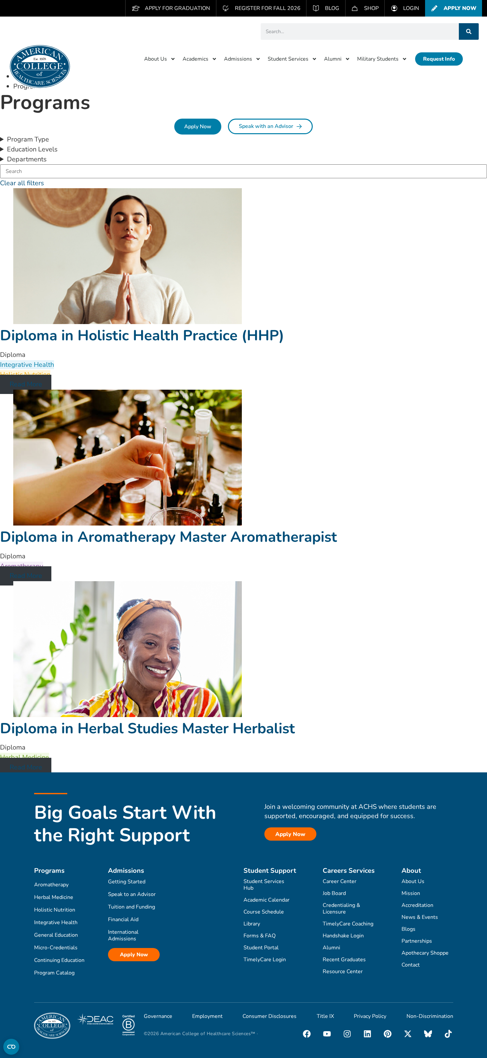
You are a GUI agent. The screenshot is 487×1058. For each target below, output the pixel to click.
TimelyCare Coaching (348, 923)
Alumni (333, 59)
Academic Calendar (267, 900)
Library (252, 923)
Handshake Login (343, 935)
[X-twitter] (408, 1034)
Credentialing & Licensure (341, 909)
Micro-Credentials (56, 947)
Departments (27, 159)
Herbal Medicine (53, 897)
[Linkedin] (367, 1034)
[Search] (469, 31)
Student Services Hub (264, 885)
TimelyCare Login (265, 959)
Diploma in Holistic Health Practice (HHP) (142, 336)
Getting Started (126, 881)
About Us (155, 59)
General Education (56, 935)
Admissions (238, 59)
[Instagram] (347, 1034)
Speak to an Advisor (132, 894)
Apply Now (134, 954)
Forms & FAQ (260, 935)
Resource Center (343, 971)
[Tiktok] (448, 1034)
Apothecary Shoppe (425, 953)
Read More (26, 384)
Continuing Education (59, 960)
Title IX (325, 1016)
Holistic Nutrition (54, 910)
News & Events (420, 917)
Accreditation (417, 905)
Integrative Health (56, 922)
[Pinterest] (388, 1034)
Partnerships (417, 941)
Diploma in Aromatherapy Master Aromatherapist (168, 537)
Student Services (288, 59)
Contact (411, 965)
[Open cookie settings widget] (11, 1047)
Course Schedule (264, 912)
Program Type (28, 139)
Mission (411, 893)
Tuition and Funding (131, 907)
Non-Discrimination (429, 1016)
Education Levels (32, 149)
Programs (49, 870)
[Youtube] (327, 1034)
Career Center (339, 881)
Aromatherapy (51, 884)
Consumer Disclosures (270, 1016)
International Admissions (123, 935)
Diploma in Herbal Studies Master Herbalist (147, 729)
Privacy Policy (370, 1016)
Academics (195, 59)
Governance (158, 1016)
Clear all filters (22, 183)
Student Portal (261, 947)
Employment (207, 1016)
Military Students (378, 59)
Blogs (408, 929)
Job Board (334, 893)
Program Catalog (54, 972)
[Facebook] (307, 1034)
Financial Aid (123, 919)
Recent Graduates (344, 959)
